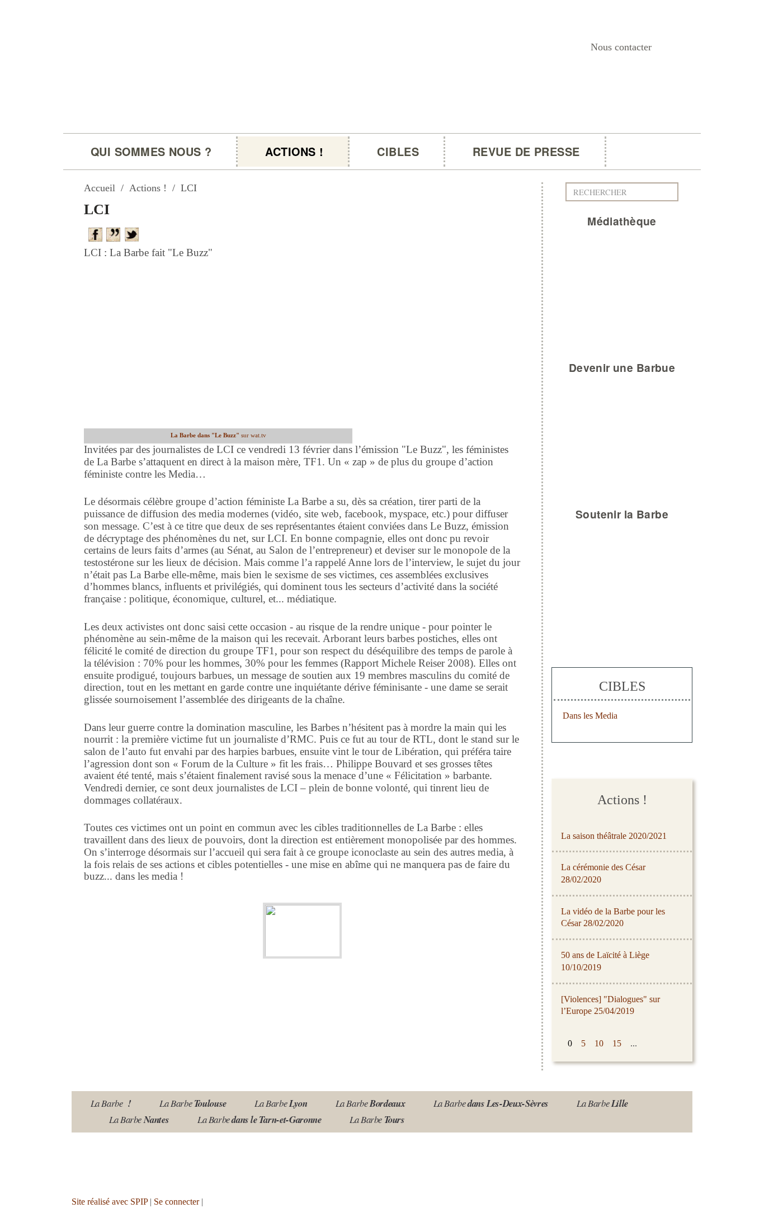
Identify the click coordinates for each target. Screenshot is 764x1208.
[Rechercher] (672, 191)
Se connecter (176, 1201)
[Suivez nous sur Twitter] (152, 1160)
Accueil (99, 188)
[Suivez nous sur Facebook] (185, 1160)
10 (599, 1043)
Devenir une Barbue (622, 367)
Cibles (398, 151)
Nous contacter (621, 47)
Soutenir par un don (708, 1172)
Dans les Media (590, 715)
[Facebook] (97, 233)
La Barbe (111, 1103)
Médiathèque (622, 221)
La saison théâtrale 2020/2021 (614, 836)
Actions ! (294, 151)
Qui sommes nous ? (151, 151)
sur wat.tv (218, 435)
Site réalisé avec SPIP (110, 1201)
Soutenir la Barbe (622, 514)
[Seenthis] (115, 233)
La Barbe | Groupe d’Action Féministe (226, 143)
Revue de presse (526, 151)
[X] (134, 233)
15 (616, 1043)
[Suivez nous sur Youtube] (119, 1160)
